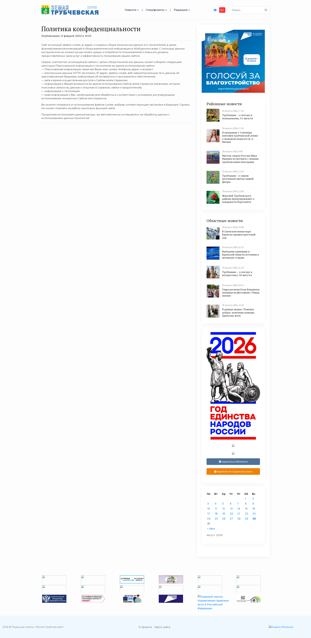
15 (246, 508)
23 (254, 513)
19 (223, 513)
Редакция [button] (181, 9)
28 (239, 518)
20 (231, 513)
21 (238, 513)
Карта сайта (162, 627)
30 (254, 518)
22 (246, 513)
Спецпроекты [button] (155, 9)
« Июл (211, 528)
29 (246, 518)
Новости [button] (130, 9)
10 (208, 508)
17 (208, 513)
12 (223, 508)
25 (216, 518)
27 (231, 518)
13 (231, 508)
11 (216, 508)
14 (238, 508)
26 (223, 518)
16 (253, 508)
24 (208, 518)
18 (216, 513)
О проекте (145, 627)
